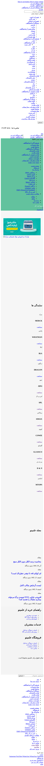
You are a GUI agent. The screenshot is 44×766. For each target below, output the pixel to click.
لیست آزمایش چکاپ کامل (30, 585)
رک (34, 83)
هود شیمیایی (31, 37)
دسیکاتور (32, 58)
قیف (33, 85)
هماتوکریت (31, 72)
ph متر (33, 25)
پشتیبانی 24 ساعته (31, 645)
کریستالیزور (31, 62)
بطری (33, 48)
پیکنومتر (32, 56)
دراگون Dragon (30, 186)
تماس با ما (34, 648)
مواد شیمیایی (34, 111)
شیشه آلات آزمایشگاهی (31, 39)
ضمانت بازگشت (32, 646)
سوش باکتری (30, 117)
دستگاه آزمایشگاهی (32, 23)
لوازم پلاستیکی (34, 76)
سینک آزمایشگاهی (29, 99)
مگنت (33, 103)
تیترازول (32, 115)
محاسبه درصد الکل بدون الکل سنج (27, 562)
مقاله (33, 197)
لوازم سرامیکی (34, 89)
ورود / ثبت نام (34, 749)
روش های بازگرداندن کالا (29, 632)
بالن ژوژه (28, 44)
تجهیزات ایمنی (34, 17)
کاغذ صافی (31, 101)
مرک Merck (31, 176)
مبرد (33, 68)
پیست (33, 80)
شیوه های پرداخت (31, 619)
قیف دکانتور (31, 60)
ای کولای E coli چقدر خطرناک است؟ (26, 573)
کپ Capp (32, 184)
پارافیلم (32, 93)
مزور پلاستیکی (30, 87)
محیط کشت (35, 109)
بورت (33, 50)
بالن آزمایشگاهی (29, 42)
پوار (34, 95)
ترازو (33, 27)
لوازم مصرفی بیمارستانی (30, 107)
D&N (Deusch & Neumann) (26, 190)
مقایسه (36, 747)
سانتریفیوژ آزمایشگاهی (27, 29)
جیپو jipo (32, 180)
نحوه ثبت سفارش (31, 615)
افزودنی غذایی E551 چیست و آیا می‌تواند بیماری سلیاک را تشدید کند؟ (24, 598)
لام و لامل (31, 64)
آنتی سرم (32, 113)
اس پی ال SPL (30, 192)
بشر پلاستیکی (30, 78)
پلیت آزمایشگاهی (29, 52)
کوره (33, 33)
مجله (33, 198)
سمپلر (33, 31)
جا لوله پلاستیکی (29, 82)
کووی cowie (31, 174)
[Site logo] (33, 137)
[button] (22, 273)
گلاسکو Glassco (30, 178)
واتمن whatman (30, 188)
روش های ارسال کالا (31, 617)
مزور (33, 70)
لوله (33, 66)
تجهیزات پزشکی (33, 21)
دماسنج (32, 97)
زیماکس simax (30, 172)
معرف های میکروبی (28, 119)
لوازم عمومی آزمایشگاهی (30, 91)
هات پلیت (32, 35)
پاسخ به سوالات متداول (30, 630)
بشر (33, 46)
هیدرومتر (32, 74)
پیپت (33, 54)
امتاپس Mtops (30, 182)
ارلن (33, 41)
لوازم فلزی (35, 105)
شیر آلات (32, 19)
